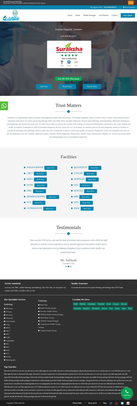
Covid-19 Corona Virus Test (12, 1)
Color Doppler (10, 321)
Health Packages (89, 15)
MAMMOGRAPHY (36, 196)
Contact (114, 15)
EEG (76, 185)
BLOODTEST (80, 167)
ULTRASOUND (34, 208)
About (77, 15)
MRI (76, 196)
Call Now (44, 86)
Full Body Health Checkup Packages (51, 315)
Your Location (130, 7)
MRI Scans (9, 308)
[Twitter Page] (122, 403)
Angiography (10, 341)
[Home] (11, 15)
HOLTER (78, 190)
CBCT (30, 173)
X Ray (8, 325)
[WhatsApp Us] (4, 106)
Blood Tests (43, 305)
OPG (76, 202)
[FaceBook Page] (110, 403)
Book (131, 3)
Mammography (11, 360)
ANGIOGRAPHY (35, 167)
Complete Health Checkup (48, 331)
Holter (8, 350)
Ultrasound (9, 318)
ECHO (30, 185)
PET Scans (9, 315)
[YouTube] (128, 403)
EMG (29, 190)
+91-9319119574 (110, 7)
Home (70, 15)
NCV (29, 202)
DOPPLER (79, 179)
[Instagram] (116, 403)
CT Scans (9, 312)
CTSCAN (78, 173)
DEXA (30, 179)
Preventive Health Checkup (48, 311)
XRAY (76, 208)
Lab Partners (104, 15)
